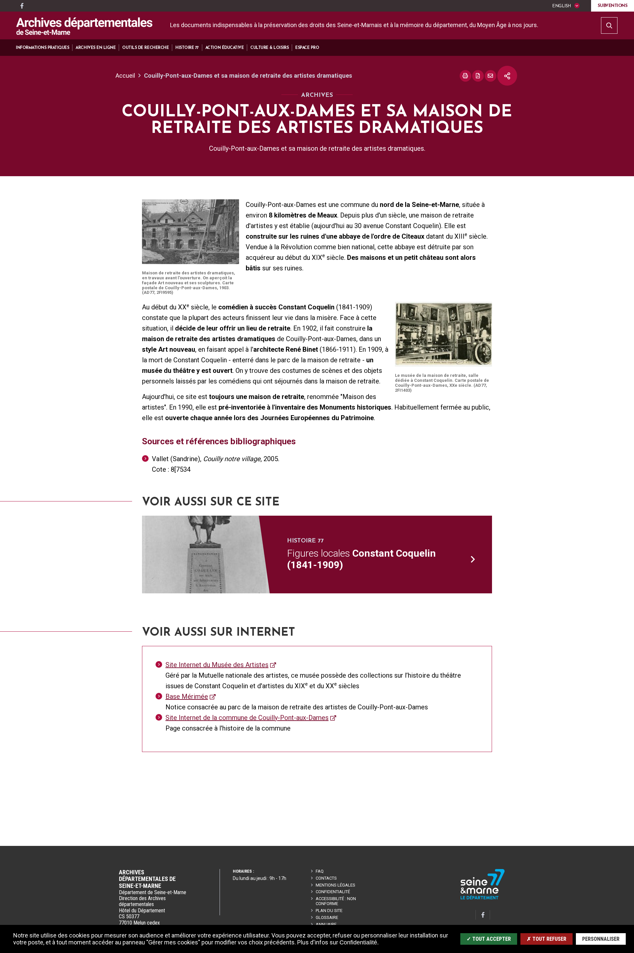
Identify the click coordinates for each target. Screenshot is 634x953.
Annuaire (326, 924)
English (561, 6)
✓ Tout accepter (489, 939)
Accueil (125, 75)
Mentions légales (335, 885)
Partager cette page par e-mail (490, 76)
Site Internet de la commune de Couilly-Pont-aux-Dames (247, 718)
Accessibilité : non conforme (336, 901)
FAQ (320, 871)
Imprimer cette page (465, 76)
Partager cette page (507, 76)
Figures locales (361, 559)
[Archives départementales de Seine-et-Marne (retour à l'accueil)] (84, 26)
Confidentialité (333, 891)
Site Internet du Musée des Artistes (216, 665)
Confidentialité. (359, 942)
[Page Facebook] (22, 6)
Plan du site (329, 910)
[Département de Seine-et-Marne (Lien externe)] (482, 898)
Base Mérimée (186, 696)
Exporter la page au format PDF (478, 76)
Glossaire (327, 917)
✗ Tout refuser (546, 939)
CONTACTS (326, 878)
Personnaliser (600, 939)
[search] (609, 25)
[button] (42, 47)
